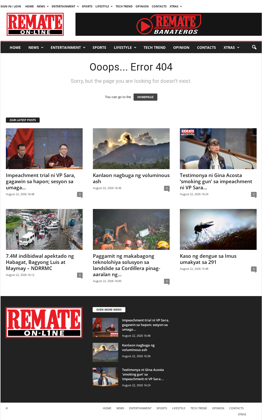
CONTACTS (159, 6)
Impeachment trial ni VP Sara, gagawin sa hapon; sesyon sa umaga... (40, 181)
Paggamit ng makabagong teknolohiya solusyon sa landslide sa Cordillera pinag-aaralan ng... (126, 265)
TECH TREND (124, 6)
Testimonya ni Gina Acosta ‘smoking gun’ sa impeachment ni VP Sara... (216, 181)
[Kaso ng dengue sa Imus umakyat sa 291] (218, 229)
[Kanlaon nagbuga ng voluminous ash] (131, 148)
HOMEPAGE (145, 97)
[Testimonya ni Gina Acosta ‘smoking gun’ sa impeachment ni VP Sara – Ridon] (218, 148)
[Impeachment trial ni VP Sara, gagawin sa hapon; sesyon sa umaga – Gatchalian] (44, 148)
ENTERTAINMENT (63, 6)
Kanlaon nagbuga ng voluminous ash (131, 178)
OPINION (142, 6)
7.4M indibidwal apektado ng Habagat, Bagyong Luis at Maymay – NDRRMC (40, 262)
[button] (254, 47)
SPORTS (87, 6)
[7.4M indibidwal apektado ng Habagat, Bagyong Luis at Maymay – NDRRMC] (44, 229)
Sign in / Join (11, 6)
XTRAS (174, 6)
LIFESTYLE (102, 6)
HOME (29, 6)
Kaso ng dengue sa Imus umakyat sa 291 (208, 259)
